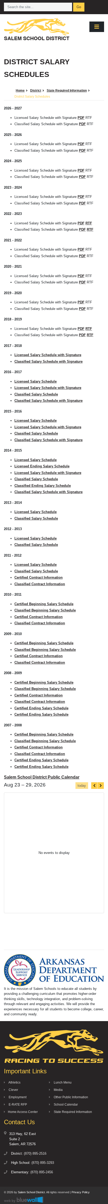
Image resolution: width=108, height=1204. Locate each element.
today (82, 786)
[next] (100, 785)
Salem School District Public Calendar (41, 777)
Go (79, 7)
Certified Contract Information (38, 577)
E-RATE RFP (17, 1104)
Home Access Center (23, 1112)
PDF (81, 118)
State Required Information (72, 1112)
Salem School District (31, 1192)
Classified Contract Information (39, 584)
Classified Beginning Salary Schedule (45, 610)
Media (58, 1090)
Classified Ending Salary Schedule (42, 486)
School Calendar (65, 1104)
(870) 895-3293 (42, 1163)
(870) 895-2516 (35, 1153)
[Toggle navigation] (96, 27)
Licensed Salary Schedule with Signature (47, 355)
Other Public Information (70, 1097)
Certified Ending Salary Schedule (41, 708)
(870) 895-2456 (41, 1172)
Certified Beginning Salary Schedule (43, 604)
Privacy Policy (81, 1192)
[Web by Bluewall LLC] (23, 1199)
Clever (13, 1090)
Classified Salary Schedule (36, 394)
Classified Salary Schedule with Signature (48, 361)
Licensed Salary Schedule (35, 381)
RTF (88, 223)
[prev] (94, 785)
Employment (17, 1097)
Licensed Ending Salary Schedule (41, 466)
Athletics (14, 1082)
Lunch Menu (62, 1082)
